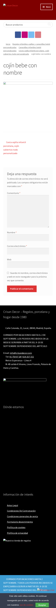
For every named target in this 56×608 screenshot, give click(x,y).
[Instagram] (25, 35)
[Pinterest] (38, 35)
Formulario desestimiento (20, 521)
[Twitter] (31, 35)
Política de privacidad (17, 533)
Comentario (13, 193)
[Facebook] (18, 35)
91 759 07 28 (15, 356)
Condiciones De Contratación (21, 510)
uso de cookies (26, 605)
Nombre (12, 232)
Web (9, 259)
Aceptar (42, 605)
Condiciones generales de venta (22, 516)
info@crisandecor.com (21, 353)
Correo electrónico (17, 246)
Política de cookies (16, 527)
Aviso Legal (12, 505)
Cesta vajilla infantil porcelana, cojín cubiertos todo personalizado (14, 148)
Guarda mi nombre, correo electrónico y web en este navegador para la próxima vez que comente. (27, 276)
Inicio (8, 44)
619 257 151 (28, 356)
